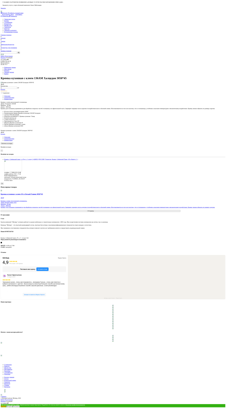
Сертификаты (8, 372)
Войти (3, 56)
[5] (6, 91)
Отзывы (6, 385)
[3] (4, 91)
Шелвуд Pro (7, 368)
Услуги (6, 379)
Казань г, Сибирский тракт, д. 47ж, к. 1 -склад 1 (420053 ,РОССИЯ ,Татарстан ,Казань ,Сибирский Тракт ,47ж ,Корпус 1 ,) (41, 159)
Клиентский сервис (10, 380)
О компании (8, 364)
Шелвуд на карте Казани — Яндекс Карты (113, 298)
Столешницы (8, 22)
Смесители (7, 27)
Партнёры (7, 371)
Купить (3, 89)
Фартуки (7, 28)
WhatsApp (5, 16)
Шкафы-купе (8, 25)
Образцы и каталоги (10, 30)
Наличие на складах (6, 143)
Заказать (3, 8)
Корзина (3, 57)
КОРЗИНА (18, 14)
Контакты (7, 387)
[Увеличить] (13, 171)
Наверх (4, 396)
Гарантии (7, 382)
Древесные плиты (9, 19)
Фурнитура (7, 24)
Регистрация (9, 56)
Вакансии (7, 383)
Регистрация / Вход (8, 14)
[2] (2, 91)
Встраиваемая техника (11, 32)
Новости (6, 366)
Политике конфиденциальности (75, 405)
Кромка (6, 21)
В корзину (91, 211)
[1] (1, 91)
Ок (2, 183)
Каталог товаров (9, 377)
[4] (5, 91)
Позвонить (13, 16)
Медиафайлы (8, 369)
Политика (7, 374)
